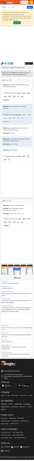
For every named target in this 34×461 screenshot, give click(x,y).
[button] (3, 270)
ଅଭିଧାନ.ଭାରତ (22, 406)
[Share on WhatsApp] (8, 63)
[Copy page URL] (2, 63)
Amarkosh (5, 67)
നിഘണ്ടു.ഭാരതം (5, 406)
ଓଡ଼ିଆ (9, 96)
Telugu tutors (12, 418)
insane (4, 345)
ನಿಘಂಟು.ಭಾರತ (14, 406)
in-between (5, 291)
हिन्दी (24, 93)
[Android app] (24, 385)
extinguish (5, 286)
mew (3, 326)
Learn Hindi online (6, 432)
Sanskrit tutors (14, 423)
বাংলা (18, 96)
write (22, 213)
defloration (5, 352)
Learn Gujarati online (6, 437)
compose (13, 213)
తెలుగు (28, 93)
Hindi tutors (4, 418)
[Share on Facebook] (12, 63)
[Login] (31, 2)
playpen (13, 133)
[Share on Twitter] (5, 63)
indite (18, 213)
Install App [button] (17, 269)
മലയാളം (6, 100)
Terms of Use (23, 395)
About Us (3, 395)
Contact (30, 395)
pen (4, 80)
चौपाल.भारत (3, 409)
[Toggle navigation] (2, 2)
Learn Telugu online (17, 432)
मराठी (14, 96)
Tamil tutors (21, 418)
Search (30, 7)
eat (3, 340)
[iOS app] (7, 385)
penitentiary (14, 144)
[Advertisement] (17, 44)
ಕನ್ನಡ (5, 96)
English (12, 67)
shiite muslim (6, 306)
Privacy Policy (14, 395)
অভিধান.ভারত (29, 406)
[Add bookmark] (10, 80)
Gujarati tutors (5, 423)
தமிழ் (22, 96)
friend (3, 333)
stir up (4, 281)
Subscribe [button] (17, 23)
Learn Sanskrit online (19, 437)
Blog (8, 395)
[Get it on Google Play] (29, 63)
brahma (4, 299)
